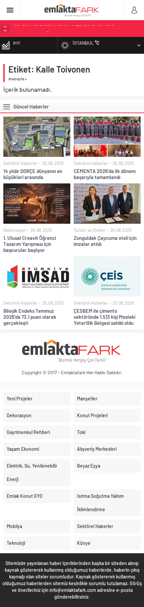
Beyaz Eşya (88, 466)
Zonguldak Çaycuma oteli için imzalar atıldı (105, 241)
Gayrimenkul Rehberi (28, 432)
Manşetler (87, 398)
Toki (81, 432)
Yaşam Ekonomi (23, 449)
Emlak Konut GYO (25, 496)
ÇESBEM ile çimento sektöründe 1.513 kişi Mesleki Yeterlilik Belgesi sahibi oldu (104, 317)
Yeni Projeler (19, 398)
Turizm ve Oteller (89, 230)
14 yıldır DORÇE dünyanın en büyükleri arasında (32, 174)
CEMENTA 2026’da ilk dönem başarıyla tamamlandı (105, 174)
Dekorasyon (14, 230)
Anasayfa (16, 78)
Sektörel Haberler (20, 163)
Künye (83, 543)
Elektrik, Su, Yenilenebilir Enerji (32, 472)
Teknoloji (16, 543)
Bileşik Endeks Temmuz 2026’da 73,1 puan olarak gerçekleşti (29, 317)
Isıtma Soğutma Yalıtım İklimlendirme (100, 502)
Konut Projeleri (92, 415)
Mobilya (14, 526)
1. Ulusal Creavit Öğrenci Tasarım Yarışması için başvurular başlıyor (29, 244)
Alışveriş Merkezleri (97, 449)
